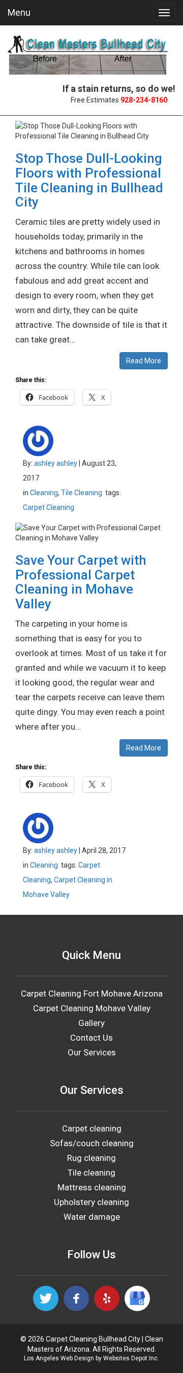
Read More (143, 361)
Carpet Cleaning (48, 507)
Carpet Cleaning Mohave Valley (91, 1008)
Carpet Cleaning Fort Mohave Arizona (92, 993)
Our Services (92, 1052)
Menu (19, 12)
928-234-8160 (143, 100)
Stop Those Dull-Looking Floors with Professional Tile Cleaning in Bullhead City (89, 180)
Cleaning (44, 493)
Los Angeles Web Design (59, 1358)
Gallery (91, 1023)
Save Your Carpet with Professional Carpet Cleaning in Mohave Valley (80, 582)
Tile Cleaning (81, 493)
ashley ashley (55, 463)
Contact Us (91, 1038)
